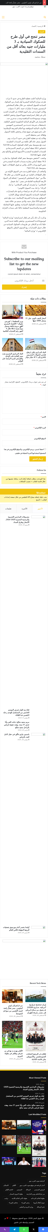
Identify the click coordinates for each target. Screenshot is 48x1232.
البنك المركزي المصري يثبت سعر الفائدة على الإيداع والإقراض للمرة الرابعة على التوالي (12, 357)
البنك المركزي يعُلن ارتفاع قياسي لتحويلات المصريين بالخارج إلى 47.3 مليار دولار (35, 354)
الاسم (43, 417)
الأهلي (14, 1185)
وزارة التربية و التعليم (26, 1207)
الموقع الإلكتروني (40, 438)
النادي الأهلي (9, 1190)
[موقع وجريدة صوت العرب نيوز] (24, 10)
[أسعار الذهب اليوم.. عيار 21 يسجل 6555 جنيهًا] (35, 310)
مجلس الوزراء (13, 1203)
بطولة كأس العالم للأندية (19, 1198)
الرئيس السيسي (39, 1190)
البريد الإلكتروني (40, 428)
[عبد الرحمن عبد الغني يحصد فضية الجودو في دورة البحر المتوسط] (24, 1161)
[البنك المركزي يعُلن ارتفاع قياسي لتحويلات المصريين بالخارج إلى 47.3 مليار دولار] (35, 344)
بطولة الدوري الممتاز (16, 1194)
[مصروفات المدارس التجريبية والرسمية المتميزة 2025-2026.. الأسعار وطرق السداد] (38, 611)
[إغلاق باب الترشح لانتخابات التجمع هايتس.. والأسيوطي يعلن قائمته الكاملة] (35, 1036)
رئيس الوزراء (25, 1203)
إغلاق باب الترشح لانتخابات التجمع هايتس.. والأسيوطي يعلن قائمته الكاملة (36, 1056)
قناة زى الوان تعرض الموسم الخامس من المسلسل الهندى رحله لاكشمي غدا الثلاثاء (16, 712)
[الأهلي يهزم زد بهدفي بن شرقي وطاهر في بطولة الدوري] (12, 1034)
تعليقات (8, 508)
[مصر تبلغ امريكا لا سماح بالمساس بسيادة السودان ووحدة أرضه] (39, 1162)
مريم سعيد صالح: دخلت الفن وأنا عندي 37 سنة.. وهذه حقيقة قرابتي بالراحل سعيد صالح (16, 725)
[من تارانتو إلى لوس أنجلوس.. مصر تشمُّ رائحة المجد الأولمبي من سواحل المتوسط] (12, 996)
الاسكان (6, 1185)
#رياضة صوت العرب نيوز (37, 1181)
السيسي (19, 1190)
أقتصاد (33, 26)
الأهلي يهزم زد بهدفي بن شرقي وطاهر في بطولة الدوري (13, 1053)
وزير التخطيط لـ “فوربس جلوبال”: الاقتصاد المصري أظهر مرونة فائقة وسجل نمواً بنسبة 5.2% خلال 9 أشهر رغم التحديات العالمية (13, 326)
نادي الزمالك (41, 1207)
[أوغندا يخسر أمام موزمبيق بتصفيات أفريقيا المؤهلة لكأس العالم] (38, 930)
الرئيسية (40, 26)
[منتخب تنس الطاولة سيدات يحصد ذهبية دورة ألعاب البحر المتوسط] (9, 1161)
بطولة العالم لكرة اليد (38, 1198)
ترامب (6, 1198)
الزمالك (28, 1190)
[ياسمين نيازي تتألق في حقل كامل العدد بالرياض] (38, 828)
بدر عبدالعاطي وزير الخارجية (35, 1194)
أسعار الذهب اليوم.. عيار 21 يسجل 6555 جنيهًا (36, 319)
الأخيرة (24, 508)
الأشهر (40, 508)
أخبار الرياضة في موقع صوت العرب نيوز (32, 1185)
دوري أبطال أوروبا (39, 1203)
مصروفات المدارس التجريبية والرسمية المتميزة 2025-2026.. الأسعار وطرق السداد (17, 519)
